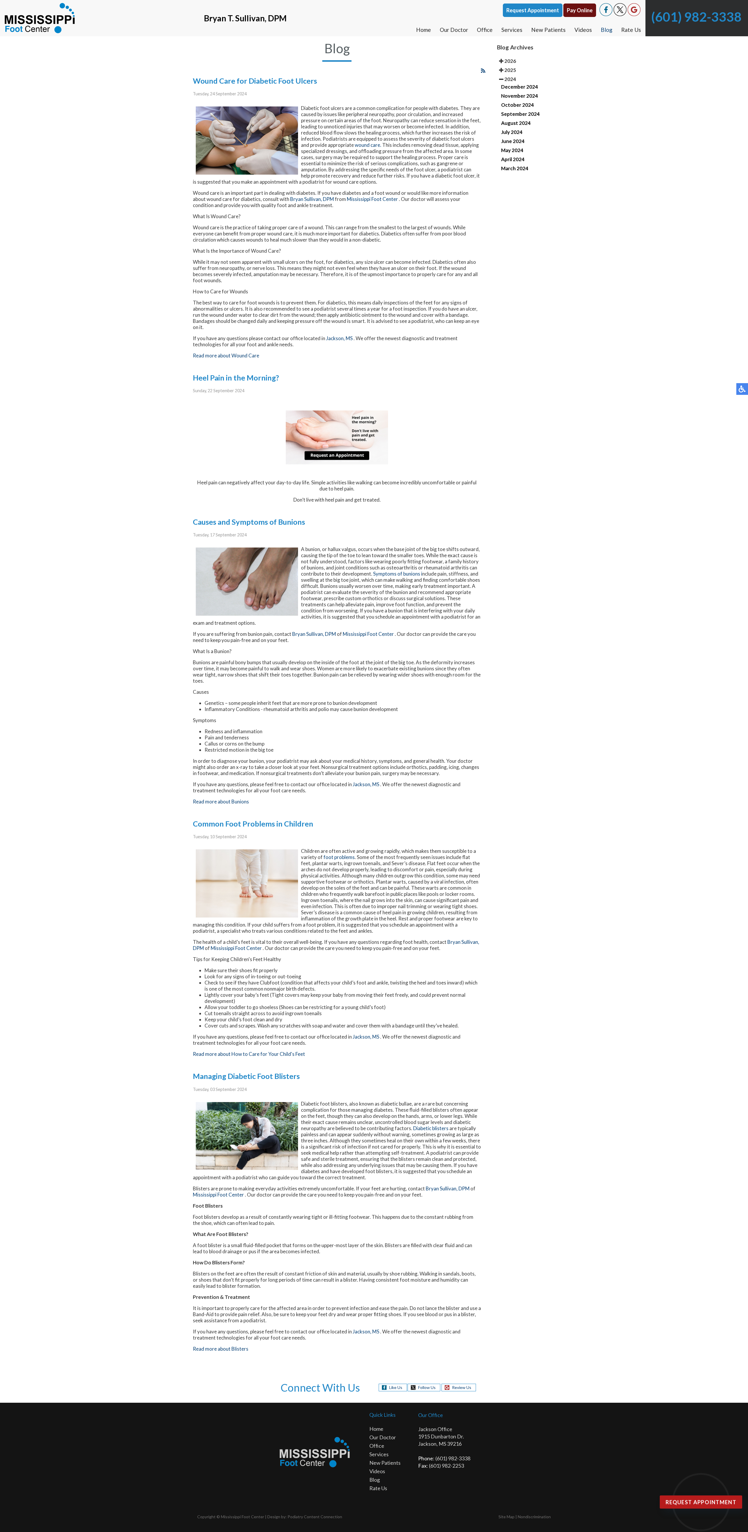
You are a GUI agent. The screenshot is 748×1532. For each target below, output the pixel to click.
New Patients (548, 29)
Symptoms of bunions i (397, 574)
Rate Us (631, 29)
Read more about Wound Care (226, 355)
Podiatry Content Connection (315, 1516)
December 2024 (519, 87)
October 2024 (517, 105)
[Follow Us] (620, 14)
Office (485, 29)
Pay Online (580, 10)
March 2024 (514, 168)
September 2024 (520, 114)
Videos (583, 29)
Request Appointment (532, 10)
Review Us (461, 1387)
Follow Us (427, 1387)
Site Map (506, 1516)
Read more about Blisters (220, 1349)
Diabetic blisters (431, 1128)
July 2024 (511, 132)
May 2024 (512, 150)
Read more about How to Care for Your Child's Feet (249, 1054)
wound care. (368, 145)
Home (423, 29)
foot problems (339, 857)
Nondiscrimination (534, 1516)
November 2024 (519, 96)
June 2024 (512, 141)
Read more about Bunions (221, 801)
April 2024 (512, 159)
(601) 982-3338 (696, 16)
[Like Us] (606, 14)
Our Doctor (454, 29)
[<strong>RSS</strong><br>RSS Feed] (483, 71)
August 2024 (516, 123)
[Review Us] (634, 14)
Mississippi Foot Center (373, 199)
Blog (606, 29)
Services (511, 29)
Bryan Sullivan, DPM (312, 199)
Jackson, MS (339, 338)
